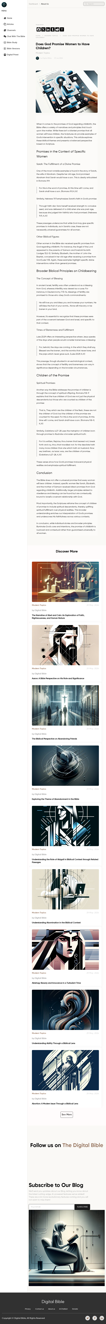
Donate (75, 1309)
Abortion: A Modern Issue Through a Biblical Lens (55, 1104)
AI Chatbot (63, 1309)
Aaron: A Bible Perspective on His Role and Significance (58, 679)
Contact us (39, 1309)
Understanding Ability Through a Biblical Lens (53, 1043)
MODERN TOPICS (52, 35)
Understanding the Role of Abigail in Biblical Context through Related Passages (65, 861)
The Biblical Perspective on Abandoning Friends (54, 739)
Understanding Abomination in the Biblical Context (56, 923)
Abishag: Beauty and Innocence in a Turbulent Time (56, 983)
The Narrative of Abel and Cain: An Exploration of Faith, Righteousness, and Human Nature (58, 616)
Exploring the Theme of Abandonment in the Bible (55, 799)
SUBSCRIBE (82, 1207)
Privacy (28, 1309)
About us (51, 1309)
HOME (38, 35)
